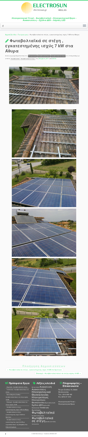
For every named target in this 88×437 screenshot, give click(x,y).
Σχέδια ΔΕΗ (37, 405)
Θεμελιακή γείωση (50, 403)
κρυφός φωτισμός (51, 421)
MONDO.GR (53, 433)
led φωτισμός (35, 387)
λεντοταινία (35, 424)
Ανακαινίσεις (39, 389)
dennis (54, 58)
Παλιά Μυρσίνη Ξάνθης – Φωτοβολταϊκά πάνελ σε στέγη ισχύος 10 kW (17, 397)
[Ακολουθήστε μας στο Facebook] (3, 25)
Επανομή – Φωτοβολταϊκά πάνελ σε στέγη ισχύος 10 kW (58, 373)
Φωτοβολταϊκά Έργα (44, 56)
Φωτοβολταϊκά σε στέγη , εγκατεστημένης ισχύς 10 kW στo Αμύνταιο (34, 370)
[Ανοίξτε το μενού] (84, 25)
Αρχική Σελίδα (11, 34)
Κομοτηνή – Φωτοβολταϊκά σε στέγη (17, 387)
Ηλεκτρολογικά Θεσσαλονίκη (41, 393)
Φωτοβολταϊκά (15, 58)
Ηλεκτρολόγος (40, 397)
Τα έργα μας (23, 34)
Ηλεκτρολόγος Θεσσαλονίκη (38, 401)
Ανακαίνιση (46, 386)
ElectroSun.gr (39, 433)
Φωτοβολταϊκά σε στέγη (58, 56)
